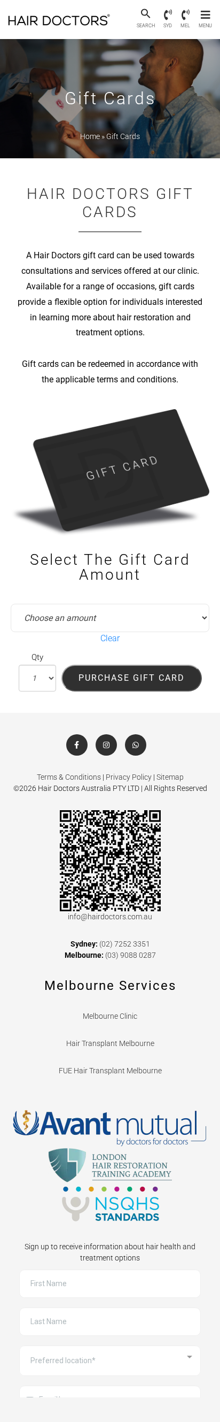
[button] (145, 14)
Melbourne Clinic (110, 1016)
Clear (110, 638)
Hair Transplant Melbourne (110, 1043)
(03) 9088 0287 (130, 955)
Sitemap (170, 777)
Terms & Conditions (69, 777)
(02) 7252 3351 (124, 944)
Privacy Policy (129, 777)
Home (90, 136)
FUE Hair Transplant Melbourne (110, 1070)
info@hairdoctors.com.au (110, 916)
